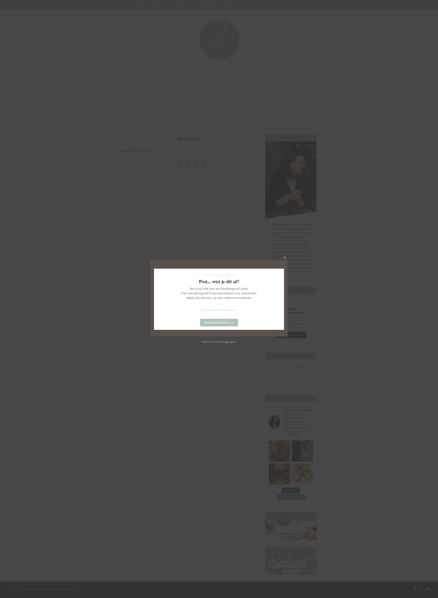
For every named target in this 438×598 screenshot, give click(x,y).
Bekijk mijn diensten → (219, 322)
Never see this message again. (219, 341)
